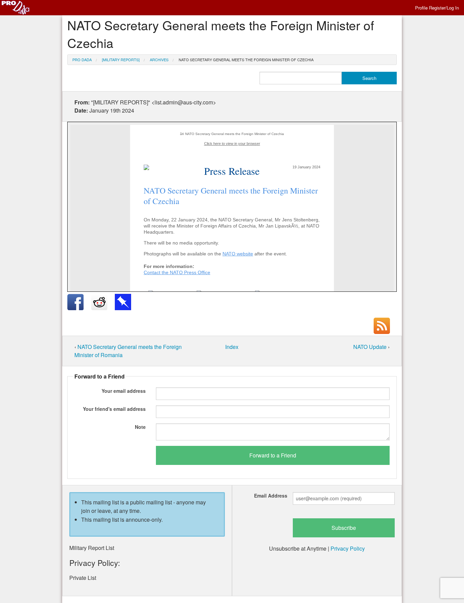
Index (231, 347)
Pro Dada (82, 59)
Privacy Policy (348, 548)
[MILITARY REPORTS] (121, 59)
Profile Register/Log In (437, 7)
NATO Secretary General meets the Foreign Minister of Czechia (246, 59)
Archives (159, 59)
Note (140, 426)
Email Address (270, 495)
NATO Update (370, 347)
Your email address (124, 390)
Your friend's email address (114, 408)
